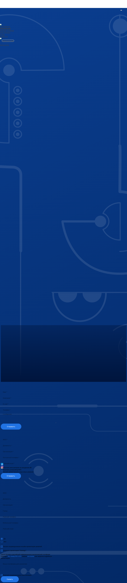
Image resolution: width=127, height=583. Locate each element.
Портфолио (5, 33)
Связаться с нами (8, 41)
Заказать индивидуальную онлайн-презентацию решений (22, 546)
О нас (2, 35)
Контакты (4, 45)
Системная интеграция (5, 27)
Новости (4, 37)
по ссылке (30, 556)
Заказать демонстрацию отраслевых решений (18, 472)
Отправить (11, 427)
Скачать (10, 579)
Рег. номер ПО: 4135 (15, 556)
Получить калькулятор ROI (12, 470)
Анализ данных (7, 31)
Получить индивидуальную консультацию (17, 575)
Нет (5, 542)
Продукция (5, 29)
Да (5, 539)
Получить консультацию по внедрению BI (17, 467)
